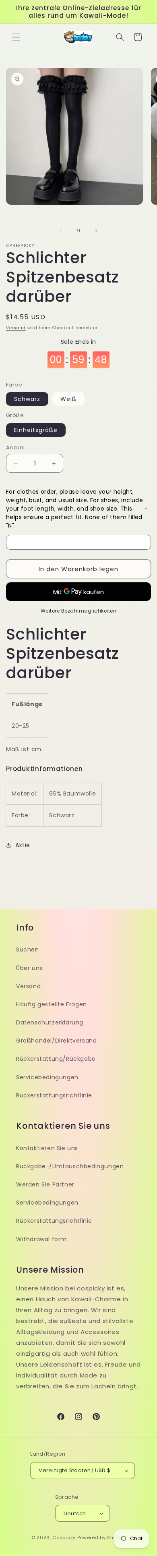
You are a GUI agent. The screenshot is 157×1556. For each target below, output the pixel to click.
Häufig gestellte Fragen (51, 1004)
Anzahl (15, 447)
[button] (16, 37)
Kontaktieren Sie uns (47, 1148)
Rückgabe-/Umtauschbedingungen (70, 1166)
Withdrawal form (41, 1239)
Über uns (29, 968)
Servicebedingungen (47, 1077)
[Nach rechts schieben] (96, 230)
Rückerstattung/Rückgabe (56, 1059)
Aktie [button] (22, 845)
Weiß (68, 399)
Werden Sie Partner (45, 1184)
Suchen (27, 949)
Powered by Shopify (101, 1537)
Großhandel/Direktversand (56, 1041)
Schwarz (27, 399)
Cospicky (64, 1537)
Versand (16, 328)
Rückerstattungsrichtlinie (54, 1095)
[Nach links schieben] (61, 230)
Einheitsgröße (36, 430)
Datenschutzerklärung (49, 1022)
